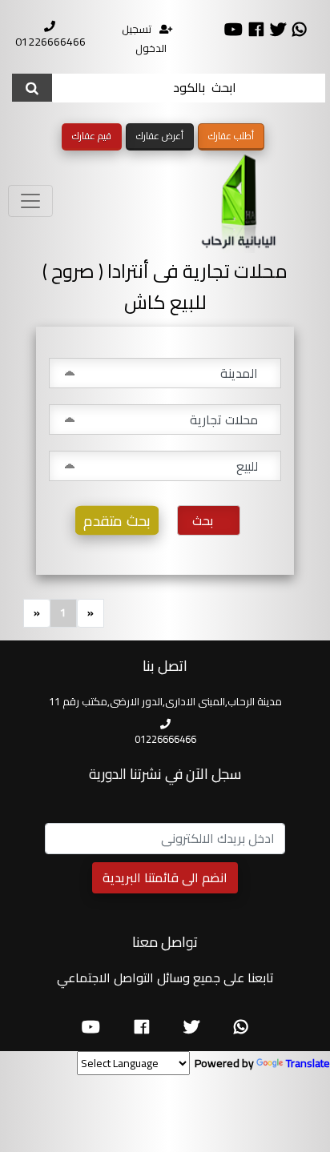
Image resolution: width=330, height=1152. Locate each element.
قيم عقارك (91, 135)
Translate (308, 1063)
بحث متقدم (117, 521)
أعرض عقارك (159, 135)
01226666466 (50, 41)
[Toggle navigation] (30, 201)
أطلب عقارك (231, 135)
